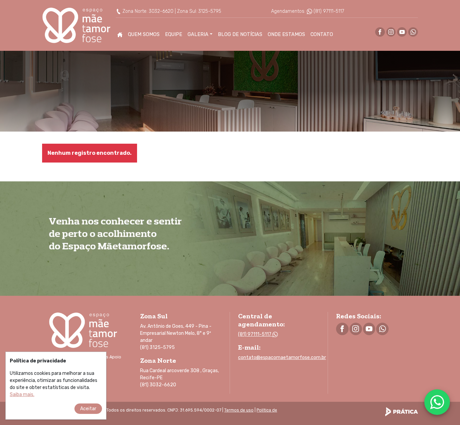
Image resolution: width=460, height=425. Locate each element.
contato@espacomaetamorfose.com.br (282, 357)
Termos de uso (239, 410)
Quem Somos (144, 34)
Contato (321, 34)
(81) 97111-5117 (328, 11)
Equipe (173, 34)
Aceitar (88, 409)
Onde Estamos (286, 34)
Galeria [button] (198, 34)
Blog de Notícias (240, 34)
